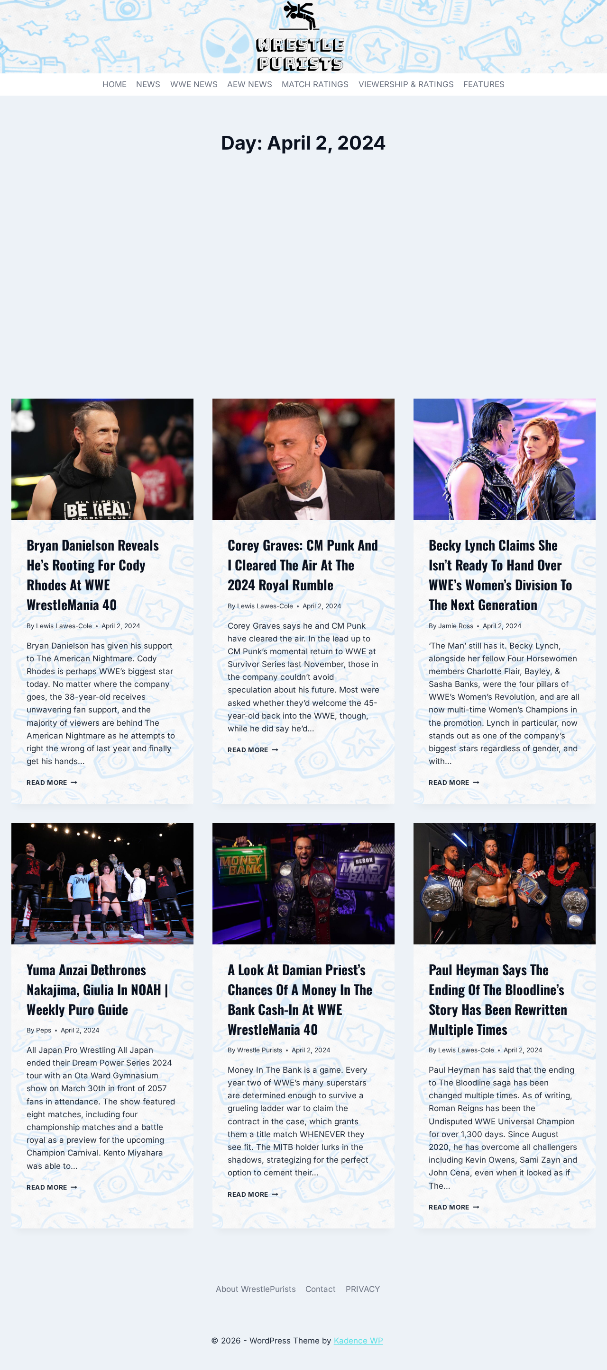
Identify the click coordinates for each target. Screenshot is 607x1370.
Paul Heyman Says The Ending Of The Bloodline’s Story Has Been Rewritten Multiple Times (498, 999)
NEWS (148, 84)
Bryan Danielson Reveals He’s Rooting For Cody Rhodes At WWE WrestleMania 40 (93, 574)
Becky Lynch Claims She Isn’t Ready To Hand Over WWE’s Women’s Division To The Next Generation (500, 574)
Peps (43, 1030)
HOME (114, 84)
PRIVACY (363, 1289)
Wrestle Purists (259, 1050)
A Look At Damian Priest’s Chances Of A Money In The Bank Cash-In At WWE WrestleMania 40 (300, 999)
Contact (320, 1289)
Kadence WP (358, 1340)
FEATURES (484, 84)
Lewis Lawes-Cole (64, 626)
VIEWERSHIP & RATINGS (406, 84)
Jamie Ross (455, 626)
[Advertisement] (303, 294)
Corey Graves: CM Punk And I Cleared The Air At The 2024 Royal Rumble (303, 564)
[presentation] (102, 459)
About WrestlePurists (256, 1289)
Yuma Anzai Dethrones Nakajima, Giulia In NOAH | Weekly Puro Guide (97, 989)
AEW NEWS (249, 84)
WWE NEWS (194, 84)
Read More (52, 782)
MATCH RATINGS (315, 84)
